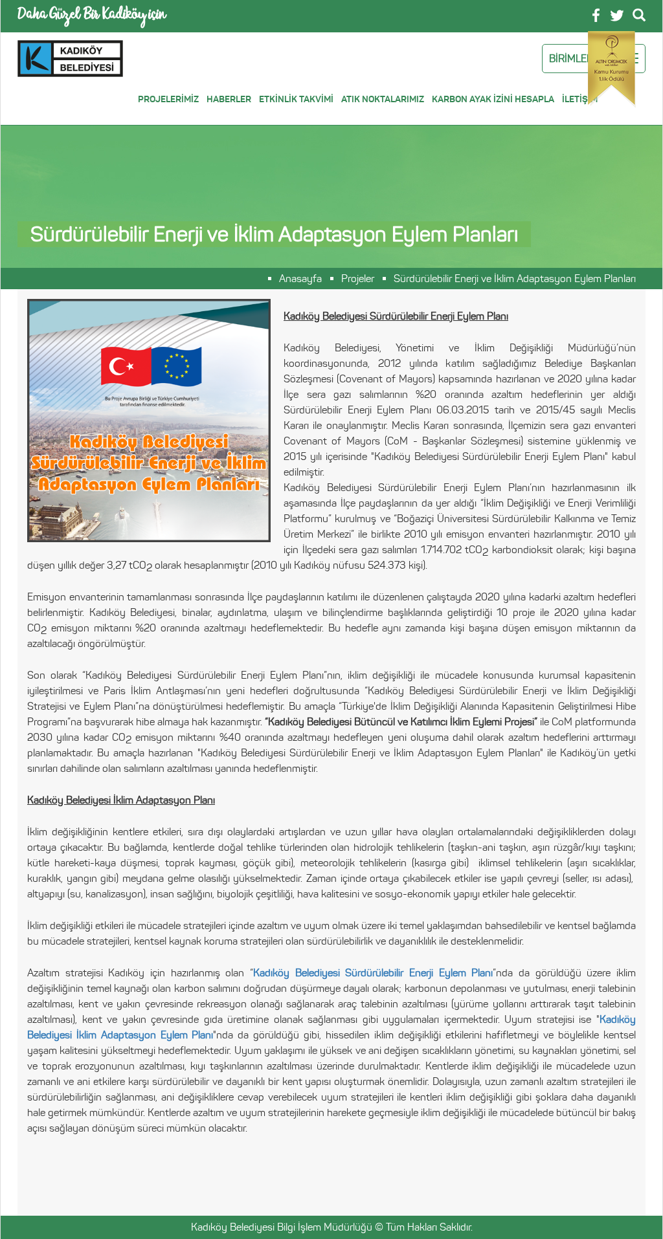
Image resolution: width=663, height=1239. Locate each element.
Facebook (596, 15)
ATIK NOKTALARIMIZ (382, 99)
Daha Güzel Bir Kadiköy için (91, 15)
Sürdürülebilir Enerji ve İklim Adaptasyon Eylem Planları (515, 279)
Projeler (357, 279)
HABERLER (229, 99)
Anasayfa (300, 279)
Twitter (617, 15)
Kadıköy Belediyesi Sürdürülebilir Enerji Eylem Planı (373, 973)
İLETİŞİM (580, 99)
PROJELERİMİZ (168, 99)
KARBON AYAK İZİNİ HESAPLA (493, 99)
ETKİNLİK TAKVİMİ (296, 99)
